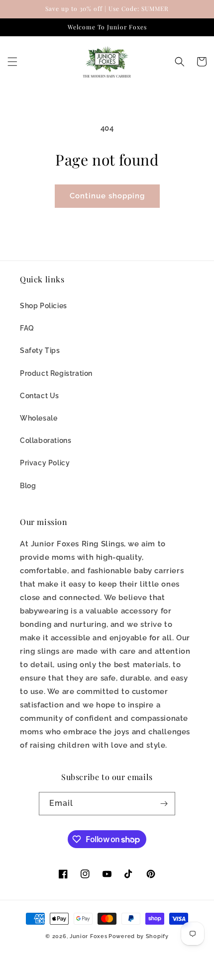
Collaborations (45, 440)
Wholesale (38, 418)
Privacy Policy (45, 463)
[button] (12, 62)
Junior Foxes (88, 936)
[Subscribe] (164, 803)
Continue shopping (107, 195)
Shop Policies (43, 306)
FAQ (27, 328)
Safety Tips (40, 350)
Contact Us (39, 396)
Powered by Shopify (138, 936)
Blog (28, 486)
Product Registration (56, 373)
